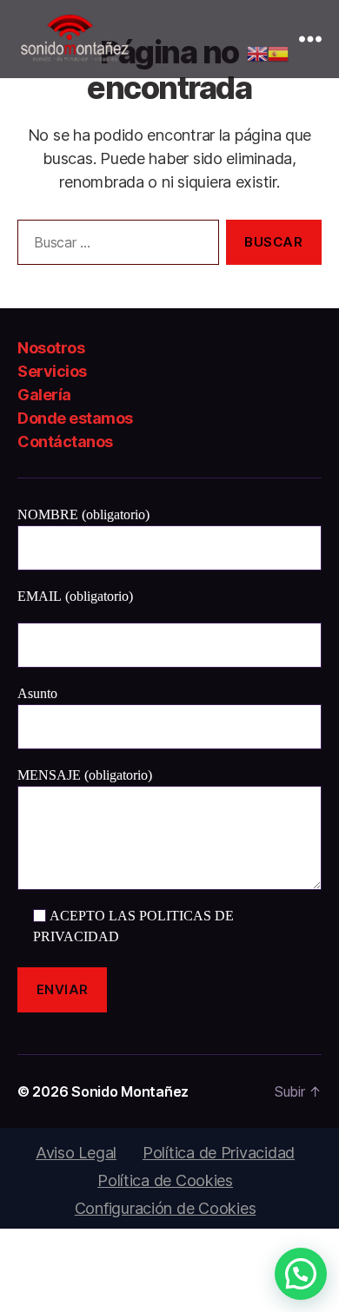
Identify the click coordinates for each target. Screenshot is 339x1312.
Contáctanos (65, 441)
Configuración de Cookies (165, 1208)
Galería (44, 395)
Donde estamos (75, 418)
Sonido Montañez (130, 1091)
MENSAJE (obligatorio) (84, 775)
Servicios (52, 371)
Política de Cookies (165, 1180)
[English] (257, 52)
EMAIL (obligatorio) (75, 596)
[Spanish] (278, 52)
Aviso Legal (76, 1153)
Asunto (37, 693)
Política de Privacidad (219, 1153)
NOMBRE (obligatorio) (83, 515)
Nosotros (50, 348)
